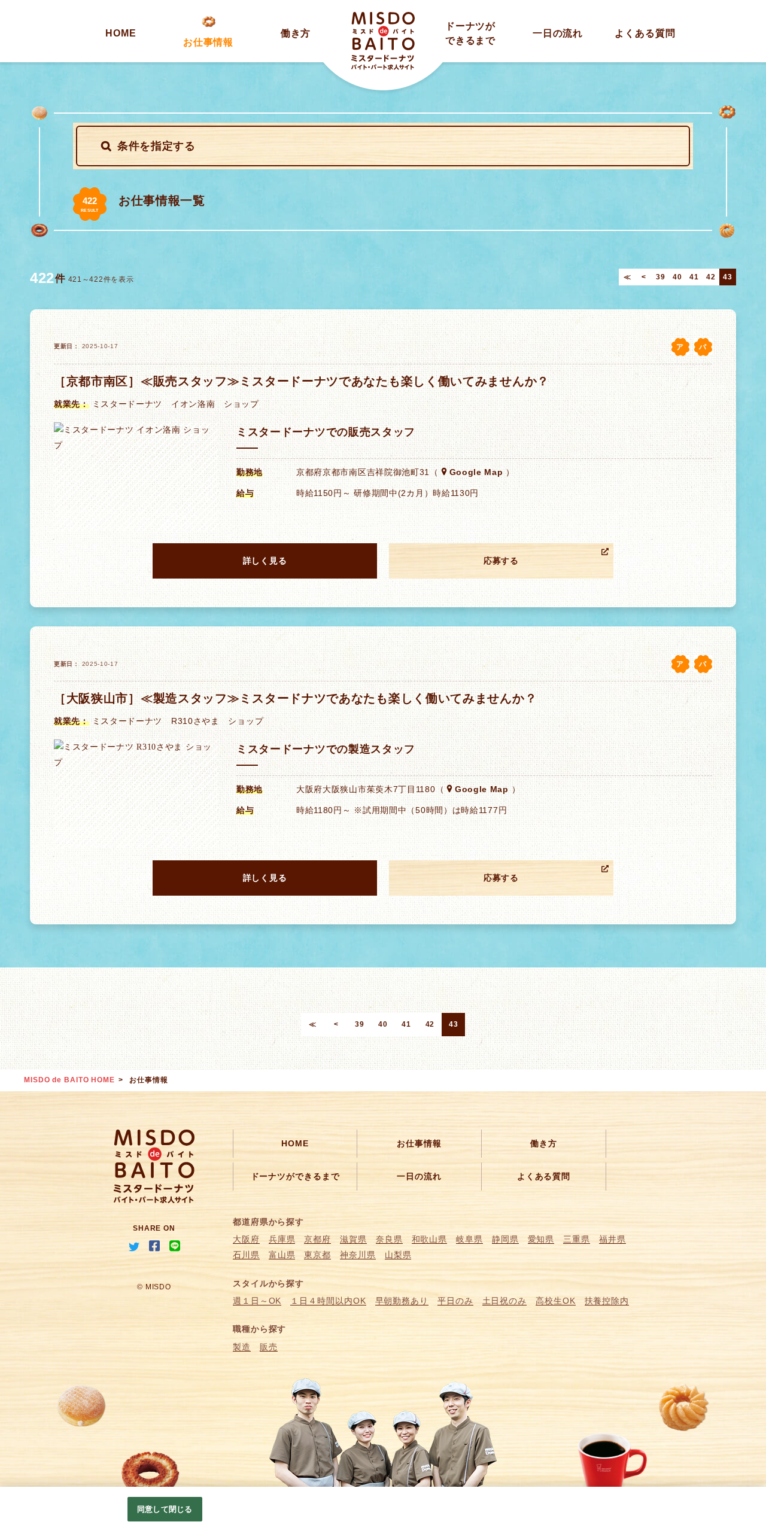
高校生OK (556, 1300)
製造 (242, 1347)
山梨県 (398, 1254)
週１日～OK (257, 1300)
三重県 (576, 1239)
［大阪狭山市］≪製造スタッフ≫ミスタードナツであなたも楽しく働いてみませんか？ (295, 698)
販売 (269, 1347)
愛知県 (541, 1239)
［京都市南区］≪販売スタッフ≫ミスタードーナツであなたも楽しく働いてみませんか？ (301, 381)
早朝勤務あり (401, 1300)
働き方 (296, 33)
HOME (120, 33)
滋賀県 (353, 1239)
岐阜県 (469, 1239)
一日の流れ (558, 33)
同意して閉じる (164, 1509)
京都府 (317, 1239)
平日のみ (455, 1300)
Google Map (476, 472)
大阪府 (246, 1239)
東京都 (317, 1254)
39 (660, 277)
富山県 (282, 1254)
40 (677, 277)
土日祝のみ (504, 1300)
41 (693, 277)
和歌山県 (430, 1239)
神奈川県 (358, 1254)
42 (710, 277)
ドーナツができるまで (295, 1176)
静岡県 (505, 1239)
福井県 (612, 1239)
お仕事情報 (208, 42)
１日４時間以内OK (328, 1300)
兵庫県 (282, 1239)
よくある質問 (645, 33)
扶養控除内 (607, 1300)
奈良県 (389, 1239)
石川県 (246, 1254)
